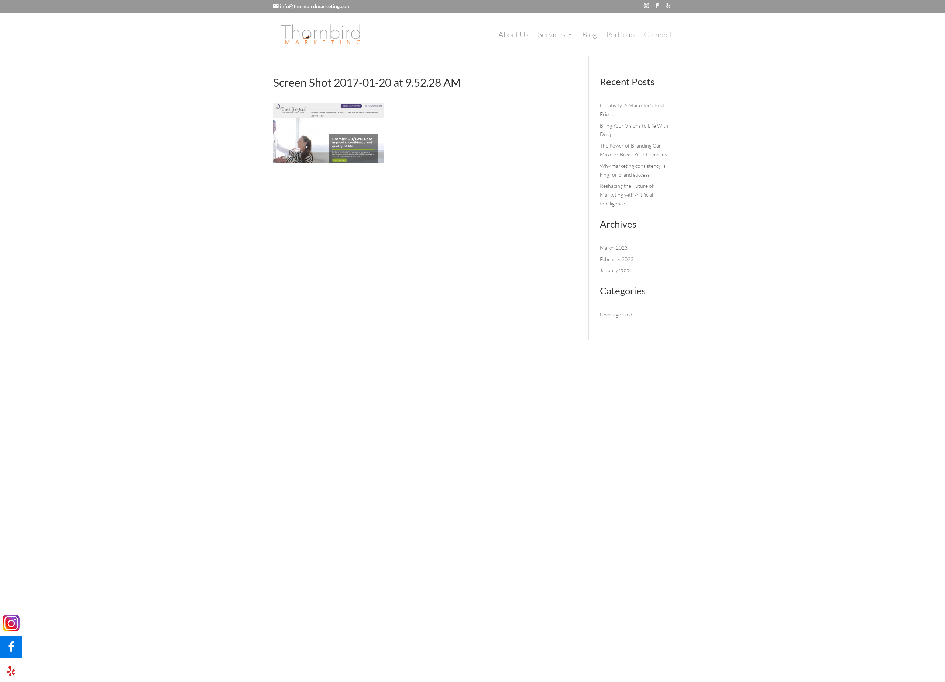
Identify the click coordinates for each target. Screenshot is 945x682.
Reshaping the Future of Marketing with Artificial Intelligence (627, 195)
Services (552, 35)
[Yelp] (667, 5)
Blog (589, 35)
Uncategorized (616, 314)
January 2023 (615, 270)
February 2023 (616, 259)
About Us (513, 35)
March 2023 (614, 248)
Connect (658, 35)
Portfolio (620, 35)
